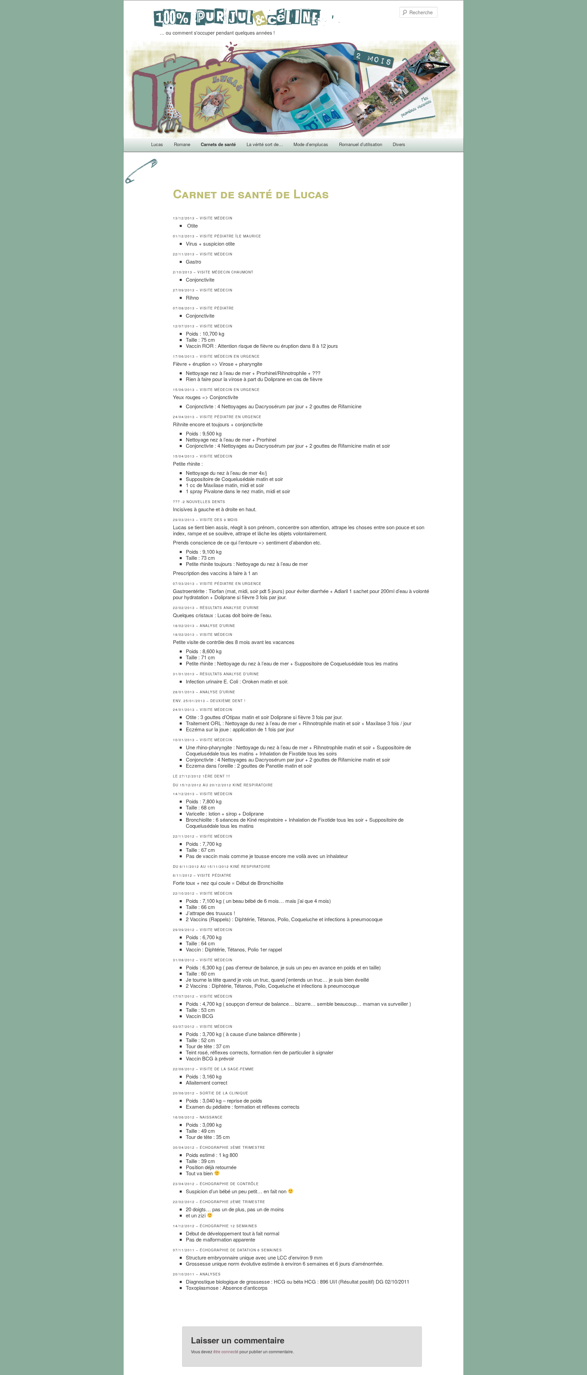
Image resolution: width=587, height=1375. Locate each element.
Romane (182, 144)
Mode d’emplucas (311, 144)
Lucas (157, 144)
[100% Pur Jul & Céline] (247, 22)
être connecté (225, 1351)
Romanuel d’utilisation (360, 144)
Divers (399, 144)
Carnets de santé (218, 144)
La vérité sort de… (265, 144)
